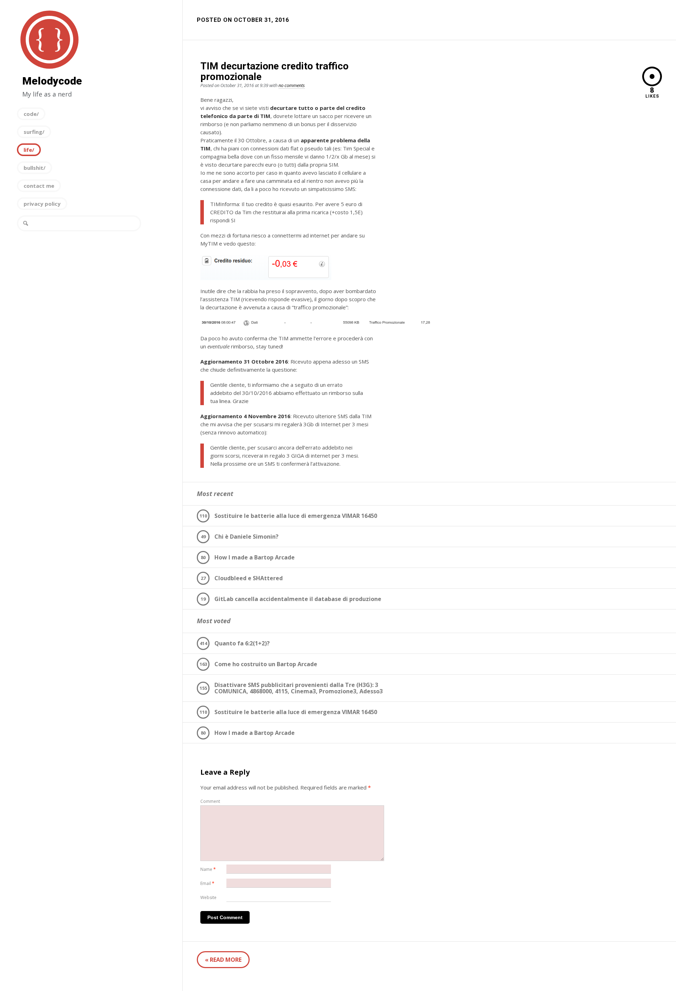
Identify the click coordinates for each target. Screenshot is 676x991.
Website (208, 897)
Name (208, 869)
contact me (39, 185)
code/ (31, 113)
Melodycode (49, 39)
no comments (291, 85)
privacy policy (42, 203)
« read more (223, 960)
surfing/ (34, 131)
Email (207, 883)
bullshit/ (34, 167)
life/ (29, 149)
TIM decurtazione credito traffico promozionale (274, 71)
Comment (210, 801)
